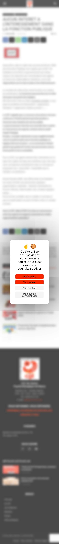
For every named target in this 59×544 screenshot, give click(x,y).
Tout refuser (29, 282)
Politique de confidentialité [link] (29, 294)
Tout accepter (29, 276)
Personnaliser (29, 288)
